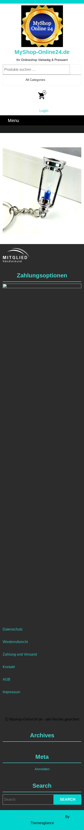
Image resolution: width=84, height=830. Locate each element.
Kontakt (9, 667)
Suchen (75, 70)
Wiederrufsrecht (15, 642)
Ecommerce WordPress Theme (39, 817)
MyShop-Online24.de (42, 52)
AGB (6, 679)
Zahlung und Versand (20, 654)
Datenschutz (13, 629)
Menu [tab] (13, 120)
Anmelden (42, 769)
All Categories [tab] (35, 79)
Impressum (11, 692)
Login (43, 111)
